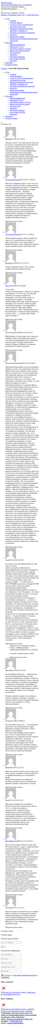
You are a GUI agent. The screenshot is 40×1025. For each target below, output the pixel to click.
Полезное (13, 61)
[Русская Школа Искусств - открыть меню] (2, 11)
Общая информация (17, 45)
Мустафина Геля (11, 841)
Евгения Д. (9, 263)
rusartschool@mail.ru (15, 1023)
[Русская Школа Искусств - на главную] (16, 5)
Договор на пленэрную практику (22, 33)
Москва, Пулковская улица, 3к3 (13, 15)
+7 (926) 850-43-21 (32, 15)
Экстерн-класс (15, 53)
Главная (4, 68)
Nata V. (8, 286)
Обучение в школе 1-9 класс (20, 49)
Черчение (13, 55)
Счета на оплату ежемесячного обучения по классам (21, 26)
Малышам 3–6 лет (16, 47)
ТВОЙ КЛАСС (6, 3)
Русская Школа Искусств (10, 994)
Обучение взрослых (17, 57)
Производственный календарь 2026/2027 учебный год (21, 30)
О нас (7, 19)
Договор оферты (16, 23)
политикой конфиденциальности (25, 975)
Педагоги (13, 35)
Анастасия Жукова (12, 234)
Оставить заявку (11, 65)
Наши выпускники (17, 37)
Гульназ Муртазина (12, 180)
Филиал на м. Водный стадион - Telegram (16, 1011)
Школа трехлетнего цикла (20, 51)
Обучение (9, 43)
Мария (7, 139)
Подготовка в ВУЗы (17, 59)
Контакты (9, 63)
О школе (13, 21)
